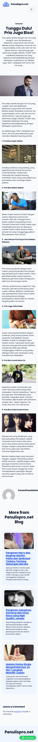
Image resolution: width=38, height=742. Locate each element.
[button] (27, 738)
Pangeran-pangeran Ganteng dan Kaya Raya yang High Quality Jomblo (18, 614)
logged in (18, 711)
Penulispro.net (19, 4)
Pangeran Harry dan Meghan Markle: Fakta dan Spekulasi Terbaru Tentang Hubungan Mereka (18, 558)
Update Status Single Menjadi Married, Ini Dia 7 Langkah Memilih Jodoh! (18, 668)
